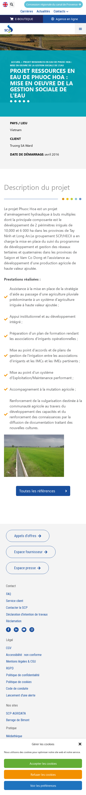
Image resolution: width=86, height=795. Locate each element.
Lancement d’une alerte (20, 695)
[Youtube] (24, 629)
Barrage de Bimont (17, 720)
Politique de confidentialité (22, 675)
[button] (80, 744)
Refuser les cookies (43, 775)
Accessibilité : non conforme (24, 655)
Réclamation (13, 621)
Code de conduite (17, 688)
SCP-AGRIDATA (16, 713)
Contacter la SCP (17, 608)
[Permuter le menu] (80, 28)
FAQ (8, 594)
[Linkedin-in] (16, 629)
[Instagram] (31, 629)
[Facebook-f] (8, 629)
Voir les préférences (43, 786)
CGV (8, 648)
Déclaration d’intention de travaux (27, 614)
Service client (14, 601)
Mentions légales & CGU (21, 661)
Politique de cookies (19, 682)
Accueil (15, 61)
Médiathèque (14, 736)
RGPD (10, 668)
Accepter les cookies (43, 763)
